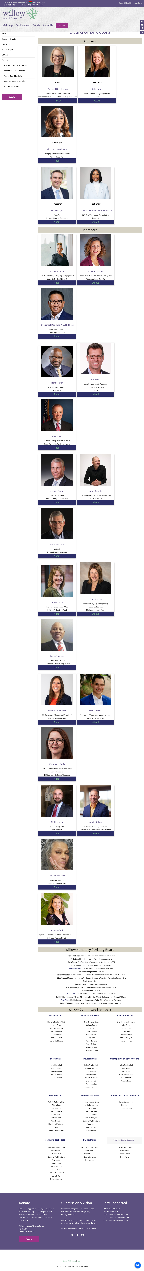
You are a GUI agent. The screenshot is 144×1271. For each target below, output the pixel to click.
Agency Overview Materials (15, 81)
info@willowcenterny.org (118, 1220)
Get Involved (22, 25)
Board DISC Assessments (14, 70)
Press (79, 1261)
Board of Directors (10, 39)
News (4, 33)
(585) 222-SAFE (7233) (35, 5)
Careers (5, 54)
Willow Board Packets (13, 76)
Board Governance (11, 86)
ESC (125, 3)
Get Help (8, 25)
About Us (48, 25)
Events (36, 25)
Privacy (73, 1261)
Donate (62, 25)
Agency (5, 60)
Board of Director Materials (15, 65)
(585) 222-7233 (122, 1214)
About (58, 100)
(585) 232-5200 (114, 1209)
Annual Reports (8, 49)
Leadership (6, 44)
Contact (66, 1261)
